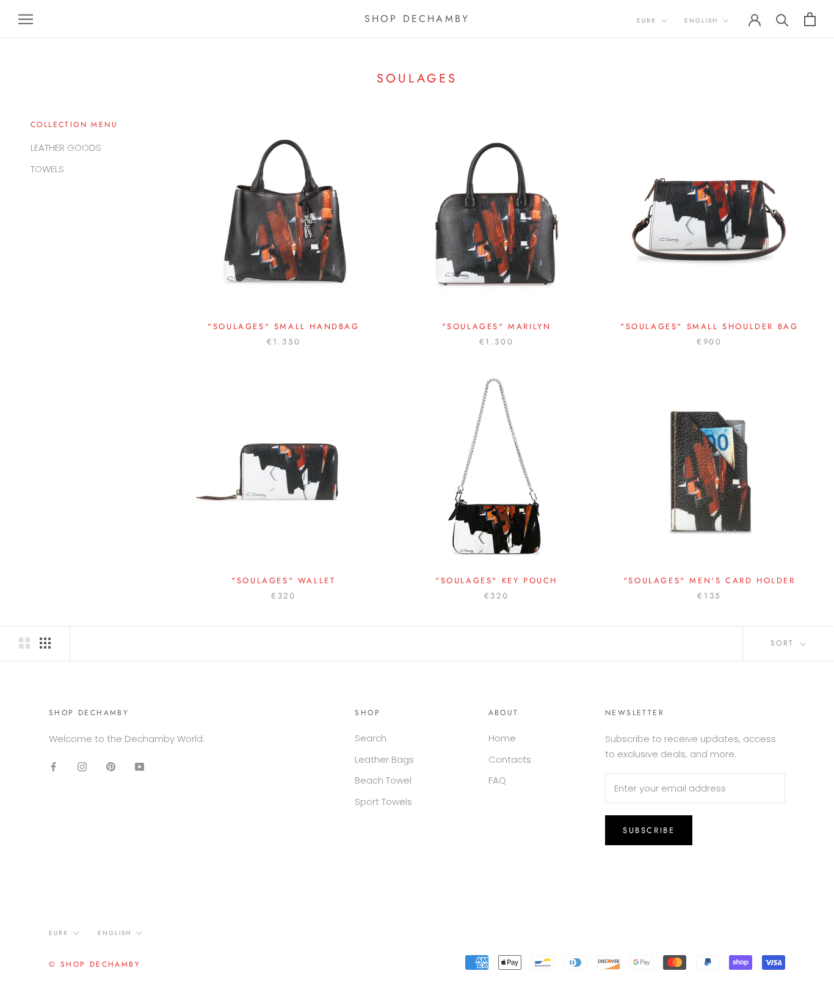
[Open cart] (810, 19)
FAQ (497, 780)
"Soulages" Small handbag (283, 326)
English (701, 20)
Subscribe (649, 830)
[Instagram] (82, 766)
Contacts (509, 759)
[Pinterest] (110, 766)
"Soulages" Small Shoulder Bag (709, 326)
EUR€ (646, 20)
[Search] (782, 19)
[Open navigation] (25, 18)
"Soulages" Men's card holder (709, 580)
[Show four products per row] (45, 643)
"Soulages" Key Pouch (496, 580)
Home (502, 738)
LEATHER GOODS (66, 147)
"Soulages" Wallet (283, 580)
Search (370, 738)
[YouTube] (139, 766)
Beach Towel (383, 780)
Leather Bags (384, 759)
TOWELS (47, 168)
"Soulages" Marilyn (496, 326)
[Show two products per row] (24, 643)
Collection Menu (74, 124)
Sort (784, 643)
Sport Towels (383, 801)
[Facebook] (53, 766)
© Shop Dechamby (94, 964)
